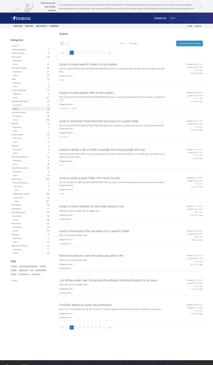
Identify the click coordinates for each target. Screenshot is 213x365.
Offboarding (16, 205)
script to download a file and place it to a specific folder (94, 231)
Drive (61, 165)
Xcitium (14, 266)
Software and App (19, 112)
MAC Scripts (16, 57)
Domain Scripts (17, 135)
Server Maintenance (20, 183)
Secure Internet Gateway (28, 266)
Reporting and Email (19, 246)
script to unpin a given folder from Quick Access (89, 178)
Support (29, 26)
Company (54, 26)
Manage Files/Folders (20, 101)
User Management (19, 212)
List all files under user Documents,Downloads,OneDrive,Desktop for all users (108, 280)
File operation (64, 108)
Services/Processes (19, 68)
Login (189, 26)
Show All (15, 46)
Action (15, 64)
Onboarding (16, 209)
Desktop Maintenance (21, 194)
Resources (41, 26)
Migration (15, 146)
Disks (14, 79)
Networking (16, 223)
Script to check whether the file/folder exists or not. (91, 206)
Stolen (13, 274)
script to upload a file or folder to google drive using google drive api (102, 149)
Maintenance (17, 179)
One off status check (20, 168)
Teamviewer (63, 137)
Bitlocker (15, 124)
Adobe (13, 270)
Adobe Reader (41, 270)
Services (18, 26)
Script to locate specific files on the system (86, 93)
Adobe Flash (23, 270)
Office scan (36, 274)
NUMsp (42, 266)
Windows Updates (19, 49)
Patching (15, 235)
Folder (61, 80)
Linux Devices (24, 274)
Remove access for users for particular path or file (91, 255)
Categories (16, 40)
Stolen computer (18, 53)
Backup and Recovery (20, 157)
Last (109, 53)
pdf (32, 270)
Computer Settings (19, 90)
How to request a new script (189, 43)
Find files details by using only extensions (85, 305)
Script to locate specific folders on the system (88, 64)
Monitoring (17, 61)
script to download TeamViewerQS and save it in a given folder (99, 121)
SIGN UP (198, 26)
